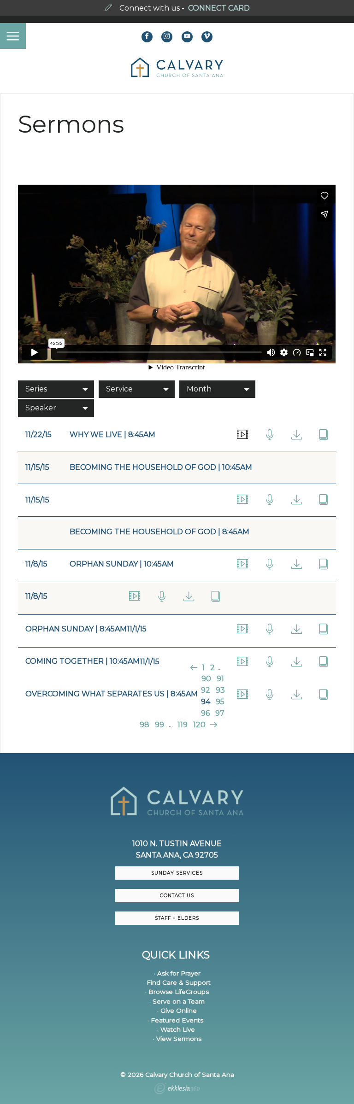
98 (144, 724)
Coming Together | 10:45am (82, 661)
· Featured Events (175, 1020)
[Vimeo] (206, 36)
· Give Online (177, 1010)
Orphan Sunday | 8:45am (76, 629)
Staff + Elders (177, 918)
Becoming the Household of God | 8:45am (159, 531)
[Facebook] (147, 36)
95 (220, 701)
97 (219, 713)
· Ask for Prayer (177, 973)
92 (205, 690)
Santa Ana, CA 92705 (177, 855)
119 (182, 724)
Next (212, 725)
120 (199, 724)
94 (205, 701)
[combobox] (56, 389)
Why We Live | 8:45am (112, 434)
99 (159, 724)
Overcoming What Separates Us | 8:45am (111, 693)
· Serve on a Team (177, 1001)
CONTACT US (177, 896)
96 (205, 713)
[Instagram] (166, 36)
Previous (194, 667)
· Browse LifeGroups (177, 991)
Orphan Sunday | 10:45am (122, 564)
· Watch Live (176, 1029)
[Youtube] (187, 36)
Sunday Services (177, 873)
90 (206, 678)
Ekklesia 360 (177, 1090)
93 (220, 690)
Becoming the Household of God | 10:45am (161, 467)
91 (220, 678)
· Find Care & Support (177, 982)
